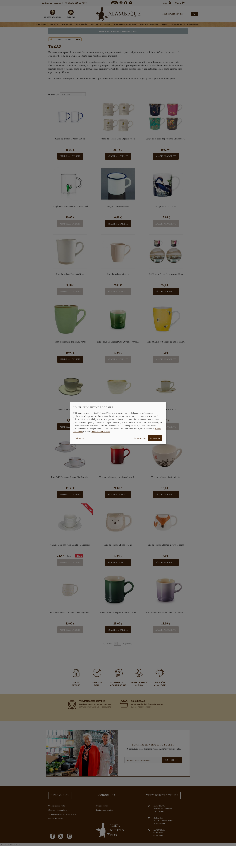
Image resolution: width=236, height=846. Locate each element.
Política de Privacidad (101, 431)
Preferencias (79, 438)
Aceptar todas (155, 438)
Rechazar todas (139, 438)
